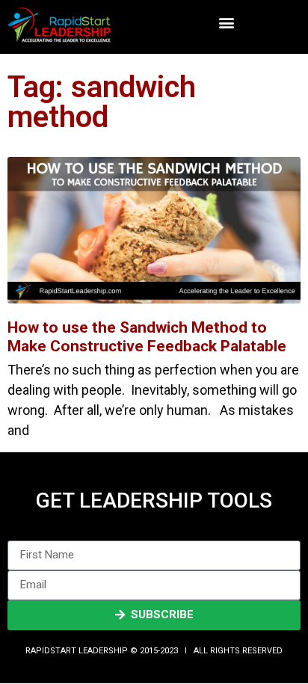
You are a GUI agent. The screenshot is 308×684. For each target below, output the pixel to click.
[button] (226, 22)
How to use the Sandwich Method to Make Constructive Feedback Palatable (146, 336)
